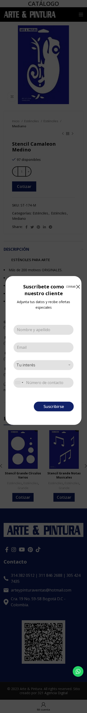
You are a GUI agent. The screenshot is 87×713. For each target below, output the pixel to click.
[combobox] (19, 383)
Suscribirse (54, 406)
